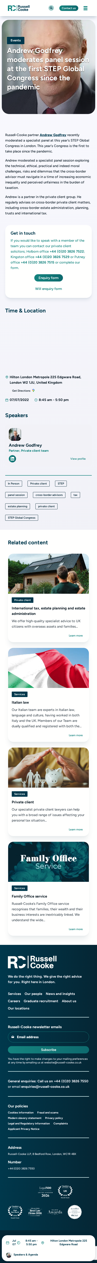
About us (69, 1001)
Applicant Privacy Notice (23, 1129)
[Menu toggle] (85, 8)
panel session (16, 495)
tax (75, 495)
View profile (78, 458)
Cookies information (21, 1112)
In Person (13, 483)
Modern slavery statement (25, 1118)
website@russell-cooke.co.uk (62, 1062)
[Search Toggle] (51, 8)
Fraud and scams (47, 1112)
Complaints (60, 1123)
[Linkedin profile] (12, 458)
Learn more (76, 635)
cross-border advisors (49, 495)
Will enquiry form (48, 289)
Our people (33, 994)
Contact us (69, 8)
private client (46, 506)
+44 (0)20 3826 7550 (71, 1081)
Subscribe (48, 1050)
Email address (28, 1037)
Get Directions (21, 390)
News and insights (60, 994)
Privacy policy (54, 1118)
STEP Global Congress (21, 517)
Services (19, 694)
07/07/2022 (19, 400)
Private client (38, 483)
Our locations (18, 1008)
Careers (14, 1001)
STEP (61, 483)
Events (16, 40)
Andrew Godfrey (53, 135)
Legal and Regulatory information (29, 1123)
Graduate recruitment (41, 1001)
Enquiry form (49, 278)
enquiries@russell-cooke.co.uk (45, 1087)
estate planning (17, 506)
